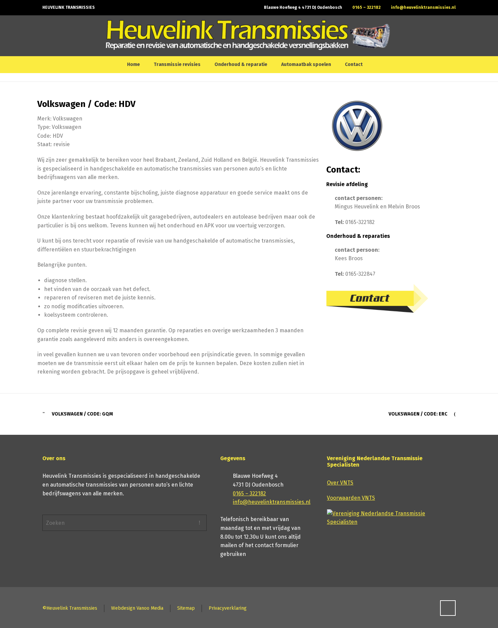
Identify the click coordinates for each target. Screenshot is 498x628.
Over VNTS (340, 482)
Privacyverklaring (228, 608)
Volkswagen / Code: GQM (82, 414)
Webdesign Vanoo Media (137, 608)
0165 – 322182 (366, 7)
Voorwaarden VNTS (351, 498)
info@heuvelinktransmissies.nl (423, 7)
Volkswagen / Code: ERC (418, 414)
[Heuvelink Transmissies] (248, 36)
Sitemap (186, 608)
